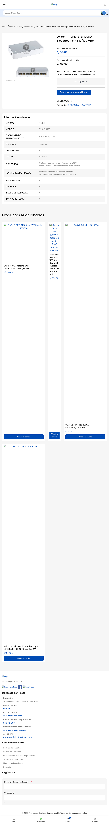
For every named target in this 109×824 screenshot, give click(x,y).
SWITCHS (29, 27)
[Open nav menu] (4, 4)
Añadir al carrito (23, 437)
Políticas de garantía (11, 748)
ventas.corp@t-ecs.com (15, 730)
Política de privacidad (12, 752)
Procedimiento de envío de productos (19, 755)
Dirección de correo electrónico (18, 782)
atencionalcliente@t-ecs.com (17, 737)
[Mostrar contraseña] (4, 802)
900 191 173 (8, 708)
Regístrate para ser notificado (73, 92)
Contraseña (9, 793)
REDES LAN (15, 27)
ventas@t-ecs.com (12, 715)
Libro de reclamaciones (13, 763)
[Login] (104, 4)
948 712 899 (9, 723)
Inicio (4, 27)
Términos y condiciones (13, 759)
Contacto (7, 767)
